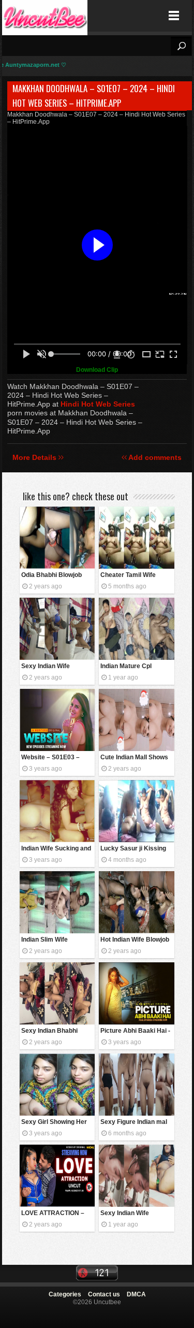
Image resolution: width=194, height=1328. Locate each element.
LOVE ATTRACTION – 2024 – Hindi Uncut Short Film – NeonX (52, 1213)
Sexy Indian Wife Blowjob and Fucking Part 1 (130, 1213)
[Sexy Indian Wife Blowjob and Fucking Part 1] (136, 1176)
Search (181, 46)
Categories (65, 1294)
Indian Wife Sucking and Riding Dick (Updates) (56, 849)
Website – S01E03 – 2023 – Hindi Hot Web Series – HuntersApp (52, 758)
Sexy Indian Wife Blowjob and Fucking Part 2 (51, 666)
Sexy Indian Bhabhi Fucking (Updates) (49, 1031)
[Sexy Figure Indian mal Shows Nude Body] (136, 1084)
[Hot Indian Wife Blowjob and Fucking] (136, 902)
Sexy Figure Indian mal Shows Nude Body (133, 1122)
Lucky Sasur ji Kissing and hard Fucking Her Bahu (133, 849)
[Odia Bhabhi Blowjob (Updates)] (57, 538)
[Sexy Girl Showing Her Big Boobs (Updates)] (57, 1084)
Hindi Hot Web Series (98, 404)
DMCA (136, 1294)
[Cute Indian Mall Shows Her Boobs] (136, 720)
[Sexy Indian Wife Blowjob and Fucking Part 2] (57, 629)
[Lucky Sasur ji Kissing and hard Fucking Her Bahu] (136, 811)
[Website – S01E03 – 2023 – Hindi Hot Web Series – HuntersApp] (57, 720)
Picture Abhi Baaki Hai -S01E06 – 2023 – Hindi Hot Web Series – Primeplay (135, 1031)
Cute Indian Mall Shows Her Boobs (134, 758)
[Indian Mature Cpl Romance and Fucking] (136, 629)
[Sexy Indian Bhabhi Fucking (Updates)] (57, 993)
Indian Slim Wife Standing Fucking (46, 940)
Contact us (104, 1294)
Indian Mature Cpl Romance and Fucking (133, 666)
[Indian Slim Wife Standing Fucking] (57, 902)
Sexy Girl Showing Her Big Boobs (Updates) (54, 1122)
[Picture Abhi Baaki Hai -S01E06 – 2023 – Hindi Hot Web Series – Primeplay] (136, 993)
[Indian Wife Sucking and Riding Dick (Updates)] (57, 811)
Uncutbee (44, 16)
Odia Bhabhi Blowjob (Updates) (51, 575)
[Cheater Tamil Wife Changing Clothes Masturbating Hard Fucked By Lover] (136, 538)
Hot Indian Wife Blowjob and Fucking (134, 940)
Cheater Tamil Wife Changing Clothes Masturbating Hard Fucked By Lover (128, 575)
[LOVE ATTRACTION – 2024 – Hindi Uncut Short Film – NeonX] (57, 1176)
